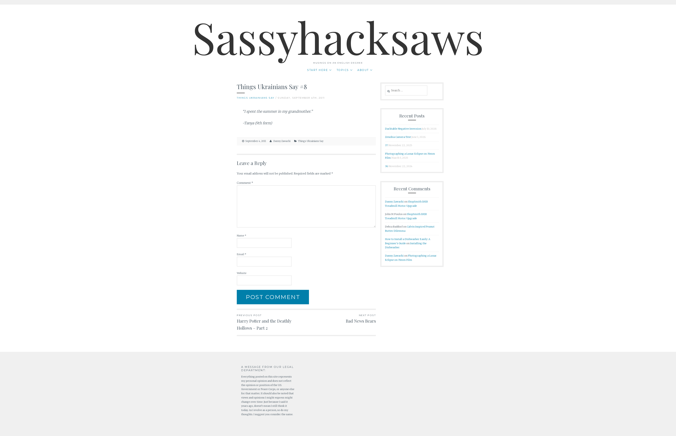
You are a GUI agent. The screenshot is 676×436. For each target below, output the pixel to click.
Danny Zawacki (281, 141)
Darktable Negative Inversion (403, 128)
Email (241, 254)
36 (386, 166)
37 (386, 145)
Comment (245, 183)
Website (241, 273)
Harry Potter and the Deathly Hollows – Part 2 (264, 322)
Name (241, 235)
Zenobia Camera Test (398, 137)
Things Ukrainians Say (256, 97)
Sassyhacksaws (338, 37)
